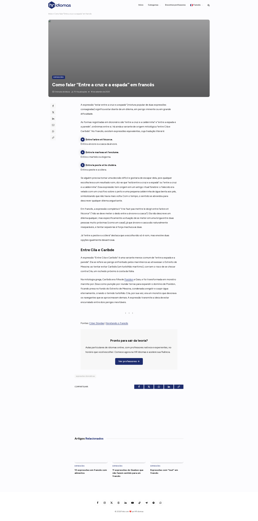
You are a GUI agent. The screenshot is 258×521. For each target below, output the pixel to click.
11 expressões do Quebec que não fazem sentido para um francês (127, 473)
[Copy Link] (53, 137)
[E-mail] (53, 125)
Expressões (58, 77)
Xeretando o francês (117, 323)
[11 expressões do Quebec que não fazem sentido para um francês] (129, 453)
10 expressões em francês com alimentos (91, 471)
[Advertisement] (129, 412)
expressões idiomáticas (85, 376)
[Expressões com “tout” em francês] (166, 453)
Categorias (153, 5)
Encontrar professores (175, 5)
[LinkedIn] (53, 118)
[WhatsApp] (53, 131)
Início (140, 5)
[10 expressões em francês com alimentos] (91, 453)
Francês (196, 5)
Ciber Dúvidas (96, 323)
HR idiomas (139, 511)
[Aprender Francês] (59, 5)
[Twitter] (53, 112)
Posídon (128, 279)
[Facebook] (53, 106)
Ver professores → (128, 361)
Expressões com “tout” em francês (164, 471)
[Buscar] (208, 5)
